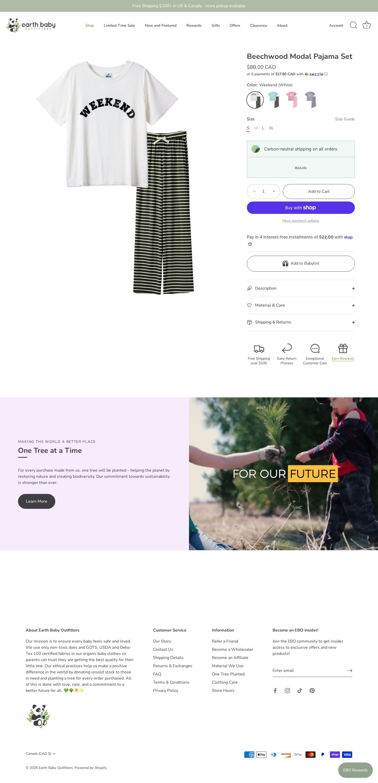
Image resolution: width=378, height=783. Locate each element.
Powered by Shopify (91, 767)
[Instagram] (287, 690)
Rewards (194, 25)
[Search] (353, 25)
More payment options (300, 220)
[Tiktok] (299, 690)
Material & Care (269, 305)
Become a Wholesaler (232, 649)
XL (271, 128)
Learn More (36, 501)
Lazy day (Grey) (310, 100)
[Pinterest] (312, 690)
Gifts (216, 25)
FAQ (157, 674)
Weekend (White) (255, 100)
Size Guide (345, 119)
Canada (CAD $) (38, 753)
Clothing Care (225, 682)
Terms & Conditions (171, 682)
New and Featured (161, 25)
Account (336, 25)
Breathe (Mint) (273, 100)
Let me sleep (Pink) (292, 100)
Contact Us (163, 649)
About (282, 25)
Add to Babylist (304, 263)
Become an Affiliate (230, 658)
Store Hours (223, 690)
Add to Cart (319, 191)
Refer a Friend (225, 641)
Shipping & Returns (272, 322)
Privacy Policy (165, 690)
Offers (235, 25)
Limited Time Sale (119, 25)
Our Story (162, 641)
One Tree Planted (228, 674)
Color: (270, 85)
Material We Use (228, 666)
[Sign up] (349, 670)
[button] (301, 74)
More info (301, 167)
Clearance (258, 25)
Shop (89, 25)
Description (265, 288)
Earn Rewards (343, 358)
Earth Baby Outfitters (56, 767)
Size (301, 119)
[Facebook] (275, 690)
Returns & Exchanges (172, 666)
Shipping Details (168, 658)
